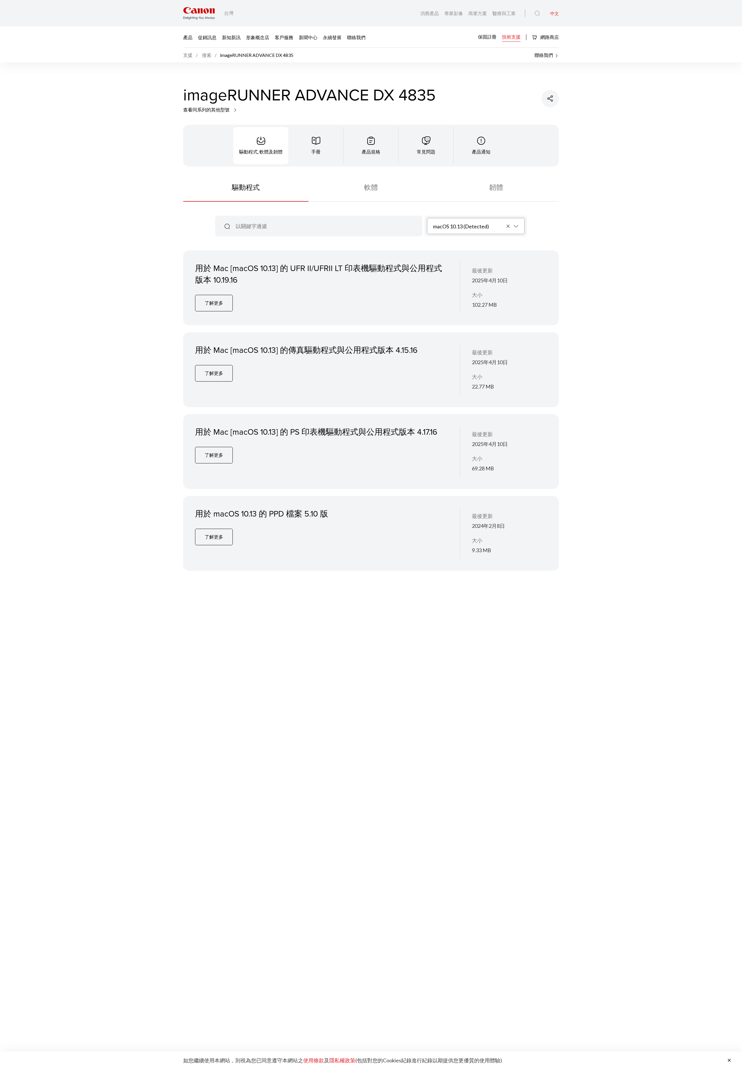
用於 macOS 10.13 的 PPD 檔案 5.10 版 (261, 513)
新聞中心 (308, 37)
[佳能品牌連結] (199, 13)
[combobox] (476, 226)
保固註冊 (487, 36)
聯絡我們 (356, 37)
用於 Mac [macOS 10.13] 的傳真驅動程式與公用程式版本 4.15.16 (306, 349)
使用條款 (313, 1060)
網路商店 (549, 37)
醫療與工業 (504, 13)
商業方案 (478, 13)
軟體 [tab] (371, 187)
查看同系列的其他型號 (206, 109)
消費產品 (430, 13)
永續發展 (332, 37)
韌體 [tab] (496, 187)
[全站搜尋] (537, 13)
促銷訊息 (207, 37)
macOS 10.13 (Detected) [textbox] (461, 226)
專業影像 (454, 13)
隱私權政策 (342, 1060)
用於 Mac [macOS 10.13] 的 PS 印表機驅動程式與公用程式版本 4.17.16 (316, 431)
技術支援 (511, 36)
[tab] (260, 145)
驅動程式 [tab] (246, 187)
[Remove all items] (508, 226)
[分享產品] (550, 98)
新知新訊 (231, 37)
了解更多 (214, 303)
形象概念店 (257, 37)
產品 (187, 37)
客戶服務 (284, 37)
